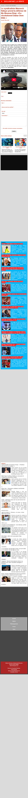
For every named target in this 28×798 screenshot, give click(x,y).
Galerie (14, 621)
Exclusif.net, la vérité (14, 1)
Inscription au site (14, 672)
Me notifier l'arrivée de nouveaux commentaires (12, 128)
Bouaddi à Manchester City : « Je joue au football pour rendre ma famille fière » (13, 345)
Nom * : (3, 102)
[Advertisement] (10, 191)
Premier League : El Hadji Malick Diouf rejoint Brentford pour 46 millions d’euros (12, 307)
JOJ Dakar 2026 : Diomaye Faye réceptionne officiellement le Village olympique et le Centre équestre (12, 269)
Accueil (2, 5)
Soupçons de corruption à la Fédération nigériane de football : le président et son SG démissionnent (13, 332)
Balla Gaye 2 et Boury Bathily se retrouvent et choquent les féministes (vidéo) (12, 476)
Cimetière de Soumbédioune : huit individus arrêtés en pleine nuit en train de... (13, 525)
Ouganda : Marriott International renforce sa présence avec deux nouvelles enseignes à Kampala (12, 562)
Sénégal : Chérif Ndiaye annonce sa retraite (12, 243)
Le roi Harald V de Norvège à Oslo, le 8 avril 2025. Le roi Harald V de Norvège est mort (13, 549)
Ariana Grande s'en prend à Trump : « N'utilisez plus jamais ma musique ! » (12, 465)
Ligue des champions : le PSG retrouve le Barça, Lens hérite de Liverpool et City (13, 320)
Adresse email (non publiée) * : (8, 107)
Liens (14, 629)
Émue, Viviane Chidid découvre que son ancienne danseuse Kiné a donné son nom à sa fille (13, 574)
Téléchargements (14, 623)
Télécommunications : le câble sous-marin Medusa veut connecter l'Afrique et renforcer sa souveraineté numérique (7, 150)
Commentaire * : (5, 115)
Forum (14, 626)
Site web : (4, 111)
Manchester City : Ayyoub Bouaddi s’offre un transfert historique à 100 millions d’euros (12, 357)
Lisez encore (3, 91)
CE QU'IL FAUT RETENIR (11, 5)
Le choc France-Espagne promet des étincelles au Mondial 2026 (20, 150)
